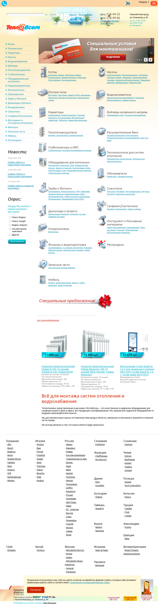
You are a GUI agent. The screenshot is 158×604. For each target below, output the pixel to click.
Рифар (69, 451)
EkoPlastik (130, 459)
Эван (68, 466)
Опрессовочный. (133, 227)
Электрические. (54, 77)
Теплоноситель (16, 90)
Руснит (69, 495)
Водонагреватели (17, 61)
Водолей (99, 565)
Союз (68, 517)
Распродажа (14, 140)
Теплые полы (15, 48)
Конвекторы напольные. (77, 120)
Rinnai (69, 554)
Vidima (98, 497)
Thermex (41, 466)
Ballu (68, 470)
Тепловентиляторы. (125, 176)
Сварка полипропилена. (116, 227)
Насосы (12, 57)
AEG (9, 444)
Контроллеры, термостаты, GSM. (61, 165)
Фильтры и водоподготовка (67, 244)
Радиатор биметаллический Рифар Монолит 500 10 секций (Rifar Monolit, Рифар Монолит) (97, 370)
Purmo (128, 527)
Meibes (11, 480)
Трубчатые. (63, 120)
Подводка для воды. (56, 217)
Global (40, 459)
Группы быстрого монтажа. (59, 173)
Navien (98, 527)
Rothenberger (14, 477)
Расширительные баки (122, 132)
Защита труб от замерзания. (79, 95)
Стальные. (81, 115)
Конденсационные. (69, 80)
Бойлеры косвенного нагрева (127, 112)
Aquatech (70, 491)
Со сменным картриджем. (73, 248)
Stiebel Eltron (14, 459)
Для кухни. (111, 191)
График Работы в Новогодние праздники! (20, 175)
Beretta (40, 473)
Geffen (69, 488)
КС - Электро (72, 509)
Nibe (127, 538)
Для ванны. (120, 191)
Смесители (14, 111)
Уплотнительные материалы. (118, 232)
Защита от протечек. (64, 168)
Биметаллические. (68, 115)
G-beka (128, 516)
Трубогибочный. (131, 230)
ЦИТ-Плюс (71, 502)
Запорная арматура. (56, 194)
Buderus (11, 451)
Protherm (100, 444)
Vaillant (11, 462)
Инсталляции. (121, 209)
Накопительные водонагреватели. (121, 98)
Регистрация (85, 14)
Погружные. (143, 75)
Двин (68, 506)
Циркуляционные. (114, 75)
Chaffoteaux (101, 456)
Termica (40, 550)
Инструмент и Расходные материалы (20, 121)
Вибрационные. (122, 83)
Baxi (39, 448)
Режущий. (121, 230)
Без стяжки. (53, 95)
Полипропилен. (54, 191)
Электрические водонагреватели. (62, 268)
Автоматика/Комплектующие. (128, 80)
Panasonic (71, 572)
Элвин (69, 531)
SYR (9, 473)
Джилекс (70, 448)
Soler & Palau (101, 550)
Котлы (11, 44)
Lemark (128, 470)
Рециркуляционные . (130, 75)
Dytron (128, 456)
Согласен (35, 590)
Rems (10, 455)
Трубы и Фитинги (17, 98)
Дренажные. (127, 77)
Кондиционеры (16, 107)
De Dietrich (101, 459)
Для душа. (145, 191)
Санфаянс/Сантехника (20, 116)
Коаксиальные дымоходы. (59, 214)
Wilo (9, 466)
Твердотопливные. (69, 77)
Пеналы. (75, 283)
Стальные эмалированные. (135, 115)
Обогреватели (16, 94)
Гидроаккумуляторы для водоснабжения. (123, 138)
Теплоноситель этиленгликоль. (119, 159)
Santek (69, 473)
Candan (128, 508)
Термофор (71, 520)
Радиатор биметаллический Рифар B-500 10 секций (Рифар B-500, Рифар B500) (58, 369)
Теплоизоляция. (54, 199)
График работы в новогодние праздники (19, 163)
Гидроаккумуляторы (19, 85)
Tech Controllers (133, 485)
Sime (39, 462)
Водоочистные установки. (73, 250)
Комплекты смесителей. (125, 194)
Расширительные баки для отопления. (122, 135)
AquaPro (99, 508)
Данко (69, 444)
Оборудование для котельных (18, 80)
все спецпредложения (48, 320)
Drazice (11, 470)
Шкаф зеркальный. (63, 283)
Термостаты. (53, 98)
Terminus (70, 477)
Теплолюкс (71, 484)
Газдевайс (71, 498)
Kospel (128, 463)
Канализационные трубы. (74, 194)
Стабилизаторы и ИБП (63, 147)
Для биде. (111, 194)
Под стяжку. (63, 95)
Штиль (69, 462)
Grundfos (99, 485)
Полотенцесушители (19, 70)
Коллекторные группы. (82, 168)
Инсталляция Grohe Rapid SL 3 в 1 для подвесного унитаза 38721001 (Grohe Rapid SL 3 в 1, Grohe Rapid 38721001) (137, 370)
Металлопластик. (68, 191)
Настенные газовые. (56, 75)
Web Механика (49, 603)
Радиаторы (14, 52)
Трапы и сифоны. (134, 209)
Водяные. (52, 135)
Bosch (10, 448)
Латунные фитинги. (56, 197)
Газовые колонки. (129, 100)
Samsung (99, 531)
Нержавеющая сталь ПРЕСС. (73, 199)
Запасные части (16, 131)
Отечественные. (54, 80)
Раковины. (111, 209)
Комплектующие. (76, 135)
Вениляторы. (53, 232)
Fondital (41, 455)
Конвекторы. (112, 176)
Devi (97, 482)
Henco (128, 497)
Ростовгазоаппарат (75, 455)
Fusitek (69, 524)
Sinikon (40, 480)
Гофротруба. (85, 191)
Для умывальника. (133, 191)
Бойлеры (13, 65)
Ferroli (40, 451)
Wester (69, 480)
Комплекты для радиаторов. (59, 118)
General (70, 568)
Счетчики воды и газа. (57, 170)
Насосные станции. (114, 77)
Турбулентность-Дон (76, 459)
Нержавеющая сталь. (115, 115)
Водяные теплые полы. (67, 98)
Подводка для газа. (78, 214)
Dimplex (11, 550)
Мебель (12, 136)
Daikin (69, 557)
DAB (39, 477)
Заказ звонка (106, 23)
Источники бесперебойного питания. (77, 150)
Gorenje (128, 444)
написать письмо (109, 20)
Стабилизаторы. (54, 150)
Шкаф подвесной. (65, 285)
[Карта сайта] (55, 15)
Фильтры (13, 127)
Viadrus (128, 467)
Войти (72, 14)
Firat (127, 512)
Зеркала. (51, 283)
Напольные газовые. (73, 75)
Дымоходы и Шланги (19, 103)
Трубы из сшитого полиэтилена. (77, 197)
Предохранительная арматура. (79, 170)
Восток (69, 513)
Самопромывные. (55, 248)
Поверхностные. (135, 83)
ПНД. (78, 191)
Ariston (40, 444)
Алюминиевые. (54, 115)
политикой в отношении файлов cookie (90, 582)
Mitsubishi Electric (75, 550)
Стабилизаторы (16, 74)
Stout (68, 535)
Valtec (40, 470)
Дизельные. (81, 77)
